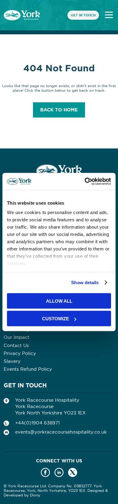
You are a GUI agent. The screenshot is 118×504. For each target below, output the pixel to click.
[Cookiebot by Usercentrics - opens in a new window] (85, 182)
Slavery (12, 361)
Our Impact (16, 337)
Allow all (59, 300)
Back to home (59, 110)
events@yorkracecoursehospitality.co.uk (61, 432)
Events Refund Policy (28, 369)
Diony (35, 495)
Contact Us (16, 345)
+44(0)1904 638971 (37, 423)
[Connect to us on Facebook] (45, 473)
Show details (85, 282)
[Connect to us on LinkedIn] (59, 473)
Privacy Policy (20, 353)
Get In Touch (83, 15)
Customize (55, 318)
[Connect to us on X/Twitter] (72, 473)
